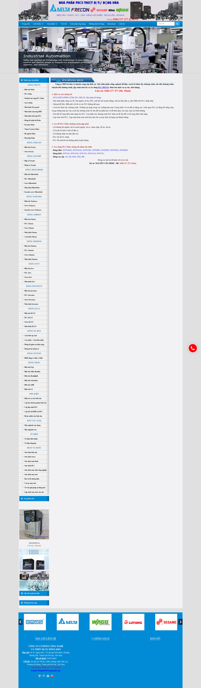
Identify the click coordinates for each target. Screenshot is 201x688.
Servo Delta (28, 103)
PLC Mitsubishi (30, 179)
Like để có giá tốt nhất (31, 593)
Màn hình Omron (30, 232)
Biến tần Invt (29, 268)
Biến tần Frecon (30, 147)
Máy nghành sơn (30, 430)
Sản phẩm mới (29, 499)
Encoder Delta (29, 125)
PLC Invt (27, 273)
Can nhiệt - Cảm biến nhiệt (34, 340)
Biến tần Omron (30, 219)
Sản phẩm (51, 24)
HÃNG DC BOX (34, 331)
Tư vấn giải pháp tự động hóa (34, 488)
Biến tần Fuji (29, 367)
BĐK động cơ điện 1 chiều (33, 358)
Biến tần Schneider (31, 380)
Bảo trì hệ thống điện (31, 479)
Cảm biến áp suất (30, 336)
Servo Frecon (29, 152)
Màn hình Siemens (31, 259)
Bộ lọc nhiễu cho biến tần (33, 416)
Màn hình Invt (29, 282)
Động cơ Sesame (30, 165)
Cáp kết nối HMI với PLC (33, 412)
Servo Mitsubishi (30, 183)
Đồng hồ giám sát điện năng (34, 344)
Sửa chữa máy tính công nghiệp (35, 470)
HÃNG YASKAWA (34, 197)
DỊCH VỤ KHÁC (34, 448)
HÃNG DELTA (34, 85)
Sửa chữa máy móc (31, 474)
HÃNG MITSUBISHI (34, 170)
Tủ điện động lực (30, 443)
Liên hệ (122, 24)
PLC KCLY (28, 318)
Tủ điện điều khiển (31, 439)
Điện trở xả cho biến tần (32, 398)
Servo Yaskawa (29, 206)
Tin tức (64, 24)
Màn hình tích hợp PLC (32, 116)
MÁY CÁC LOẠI (34, 421)
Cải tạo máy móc (30, 483)
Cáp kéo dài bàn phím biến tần (35, 403)
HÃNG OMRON (34, 215)
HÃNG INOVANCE (34, 286)
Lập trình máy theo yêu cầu (34, 492)
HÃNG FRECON (34, 143)
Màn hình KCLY (30, 326)
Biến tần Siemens (30, 246)
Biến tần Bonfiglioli (31, 376)
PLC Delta (28, 94)
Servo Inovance (29, 300)
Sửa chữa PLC (29, 466)
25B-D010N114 (34, 531)
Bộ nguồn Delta (29, 134)
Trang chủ (26, 24)
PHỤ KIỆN (34, 394)
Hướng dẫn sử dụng (96, 24)
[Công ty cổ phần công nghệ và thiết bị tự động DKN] (35, 11)
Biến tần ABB (29, 385)
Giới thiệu (37, 24)
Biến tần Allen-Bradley (32, 372)
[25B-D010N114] (34, 512)
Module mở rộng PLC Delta (34, 98)
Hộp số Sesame (29, 161)
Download (111, 24)
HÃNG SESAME (34, 156)
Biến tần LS (28, 389)
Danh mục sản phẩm (31, 80)
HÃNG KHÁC (34, 363)
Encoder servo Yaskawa (32, 210)
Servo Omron (29, 228)
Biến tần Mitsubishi (31, 174)
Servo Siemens (29, 255)
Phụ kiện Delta (29, 138)
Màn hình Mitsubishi (31, 188)
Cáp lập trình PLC (31, 407)
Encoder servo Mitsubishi (33, 192)
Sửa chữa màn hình (31, 461)
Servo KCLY (29, 322)
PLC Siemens (29, 250)
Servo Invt (28, 277)
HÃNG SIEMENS (34, 241)
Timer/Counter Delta (31, 129)
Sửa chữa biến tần (30, 452)
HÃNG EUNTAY (34, 353)
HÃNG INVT (34, 264)
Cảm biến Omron (30, 237)
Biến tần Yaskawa (30, 201)
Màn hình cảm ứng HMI (33, 112)
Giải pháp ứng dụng (78, 24)
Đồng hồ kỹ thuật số (31, 349)
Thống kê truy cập (30, 603)
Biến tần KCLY (29, 313)
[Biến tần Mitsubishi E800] (34, 551)
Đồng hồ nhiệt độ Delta (32, 120)
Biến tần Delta (29, 90)
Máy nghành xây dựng (32, 425)
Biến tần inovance (30, 291)
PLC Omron (28, 224)
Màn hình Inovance (31, 304)
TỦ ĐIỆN (34, 434)
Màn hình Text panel (31, 107)
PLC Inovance (29, 295)
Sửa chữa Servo (29, 457)
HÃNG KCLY (34, 309)
